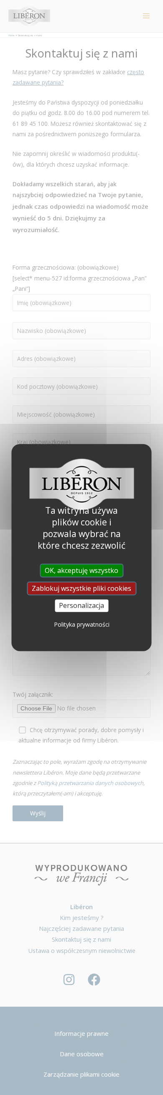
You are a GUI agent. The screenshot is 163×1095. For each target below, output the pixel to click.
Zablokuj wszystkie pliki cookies (81, 588)
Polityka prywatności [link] (82, 624)
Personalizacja (81, 605)
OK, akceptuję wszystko (81, 570)
